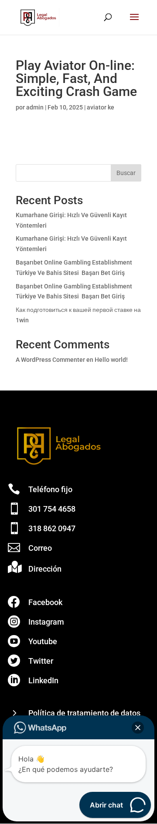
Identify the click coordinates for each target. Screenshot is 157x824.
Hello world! (111, 359)
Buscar (126, 172)
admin (35, 107)
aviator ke (100, 107)
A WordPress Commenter (50, 359)
